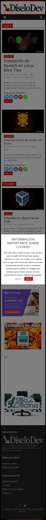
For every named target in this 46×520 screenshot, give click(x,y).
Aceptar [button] (29, 279)
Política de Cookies (32, 275)
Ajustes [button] (18, 278)
